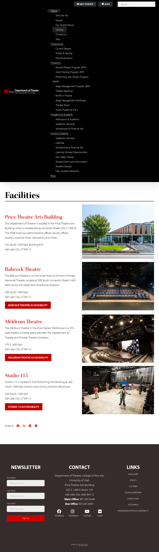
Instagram (73, 515)
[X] (24, 426)
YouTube (87, 515)
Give (107, 4)
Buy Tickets (86, 4)
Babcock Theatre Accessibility (28, 305)
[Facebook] (18, 426)
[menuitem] (54, 10)
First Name (11, 477)
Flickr (100, 515)
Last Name (11, 490)
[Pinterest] (36, 426)
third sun (83, 544)
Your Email (11, 503)
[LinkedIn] (30, 426)
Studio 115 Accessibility (23, 406)
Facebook (59, 515)
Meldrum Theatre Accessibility (28, 357)
